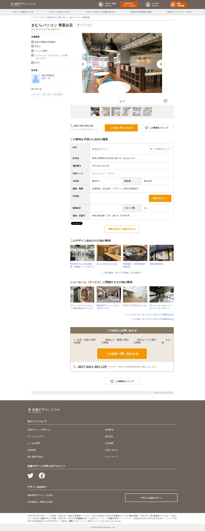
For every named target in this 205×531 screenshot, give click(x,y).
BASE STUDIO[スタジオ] (135, 305)
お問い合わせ (111, 449)
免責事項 (109, 429)
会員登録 (31, 449)
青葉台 (38, 46)
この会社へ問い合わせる (121, 128)
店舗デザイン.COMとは (38, 429)
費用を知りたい (160, 198)
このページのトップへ (163, 393)
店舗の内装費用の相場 (141, 11)
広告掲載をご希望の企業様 (40, 501)
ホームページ (98, 173)
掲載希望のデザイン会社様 (129, 4)
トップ (34, 17)
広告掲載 (109, 443)
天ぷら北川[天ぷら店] (107, 264)
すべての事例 (122, 273)
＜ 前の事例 (107, 273)
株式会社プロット (100, 149)
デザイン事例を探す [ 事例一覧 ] (53, 17)
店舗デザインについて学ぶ (179, 11)
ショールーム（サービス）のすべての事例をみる (151, 314)
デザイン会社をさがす (59, 11)
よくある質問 (33, 443)
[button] (161, 64)
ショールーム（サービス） (47, 55)
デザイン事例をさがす (23, 11)
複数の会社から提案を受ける (122, 229)
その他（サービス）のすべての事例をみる (154, 319)
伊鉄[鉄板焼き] (156, 264)
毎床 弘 (46, 78)
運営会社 (109, 436)
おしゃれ (46, 94)
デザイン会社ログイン (151, 497)
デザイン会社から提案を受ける (100, 11)
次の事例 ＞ (136, 273)
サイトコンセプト (35, 436)
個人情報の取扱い (35, 456)
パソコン (35, 94)
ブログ (110, 173)
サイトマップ (111, 456)
